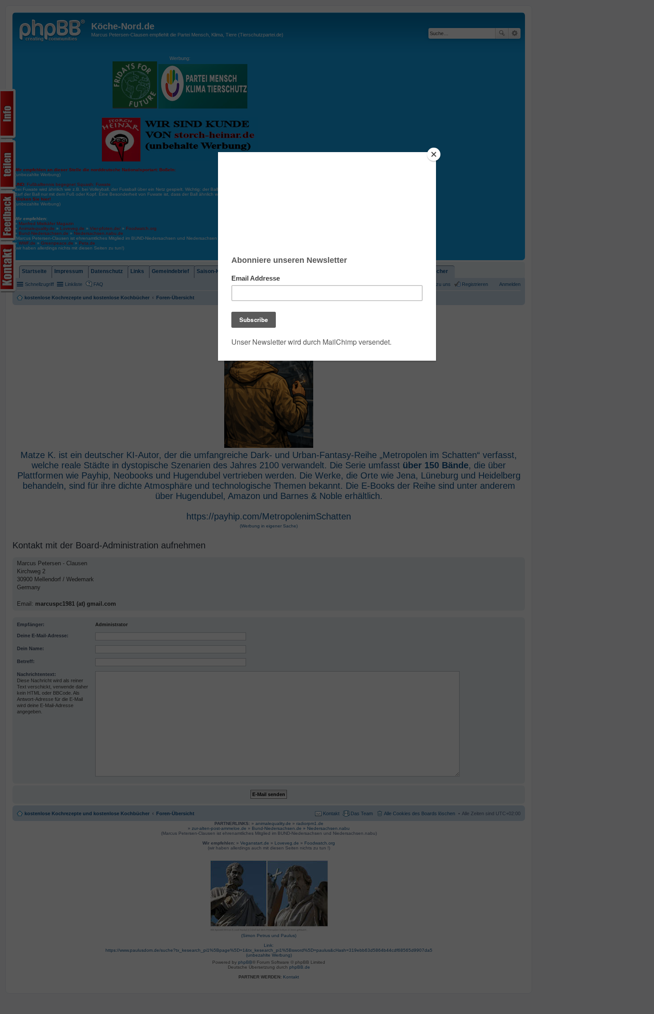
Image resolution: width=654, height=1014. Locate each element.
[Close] (433, 154)
